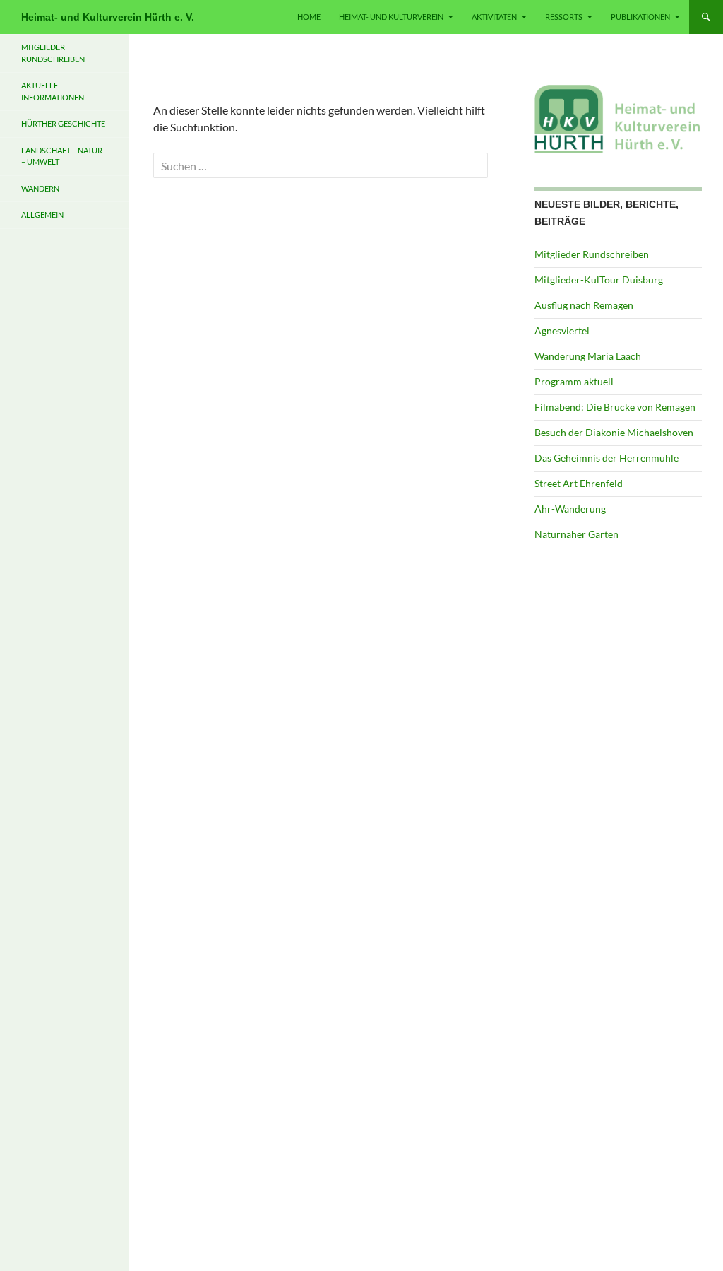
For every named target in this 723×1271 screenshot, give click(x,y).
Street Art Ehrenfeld (578, 483)
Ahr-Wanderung (570, 509)
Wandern (40, 188)
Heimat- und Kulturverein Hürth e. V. (107, 17)
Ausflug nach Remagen (583, 305)
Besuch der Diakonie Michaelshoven (613, 432)
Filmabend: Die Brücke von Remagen (614, 407)
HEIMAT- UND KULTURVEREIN (391, 16)
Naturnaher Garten (576, 534)
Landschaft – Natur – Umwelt (61, 156)
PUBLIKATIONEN (640, 16)
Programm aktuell (574, 381)
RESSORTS (563, 16)
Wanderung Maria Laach (587, 356)
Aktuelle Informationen (52, 91)
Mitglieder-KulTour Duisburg (598, 280)
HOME (309, 16)
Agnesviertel (562, 330)
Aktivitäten (494, 16)
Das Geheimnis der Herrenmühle (606, 458)
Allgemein (42, 214)
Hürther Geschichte (63, 123)
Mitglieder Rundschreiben (591, 254)
